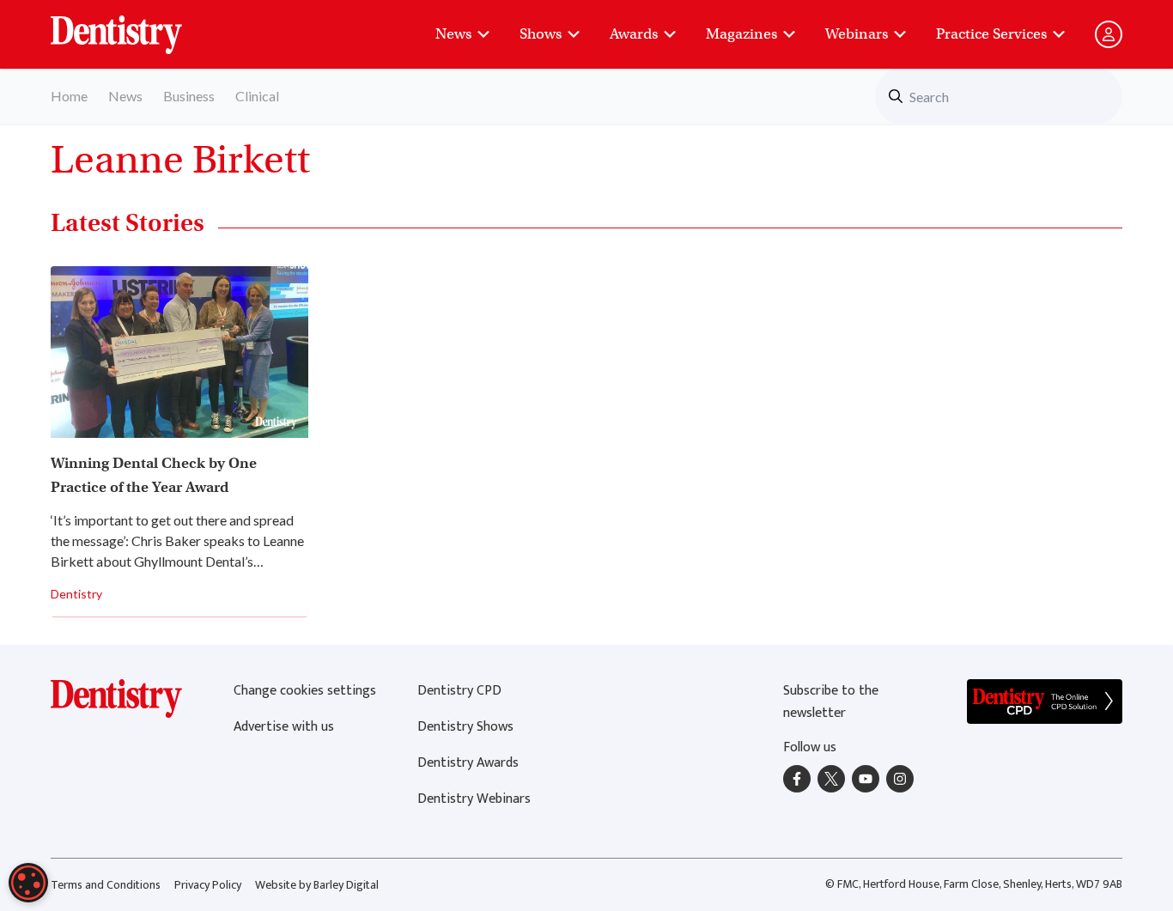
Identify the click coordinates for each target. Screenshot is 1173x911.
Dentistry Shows (465, 726)
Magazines (741, 34)
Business (189, 96)
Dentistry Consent (137, 25)
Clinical (257, 96)
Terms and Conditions (106, 885)
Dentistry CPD (459, 690)
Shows (541, 34)
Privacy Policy (207, 885)
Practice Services (991, 34)
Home (69, 96)
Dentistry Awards (468, 762)
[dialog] (28, 882)
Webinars (856, 34)
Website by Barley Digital (317, 885)
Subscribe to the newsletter (830, 702)
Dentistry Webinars (474, 799)
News (453, 34)
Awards (634, 34)
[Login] (1108, 34)
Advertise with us (284, 726)
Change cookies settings (305, 690)
